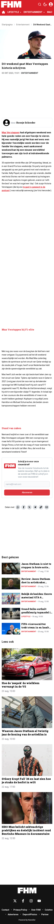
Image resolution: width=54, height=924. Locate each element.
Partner (45, 914)
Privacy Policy (20, 910)
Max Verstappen (10, 132)
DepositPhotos (30, 914)
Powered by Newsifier (27, 920)
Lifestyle (25, 617)
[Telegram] (35, 507)
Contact (5, 910)
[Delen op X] (29, 507)
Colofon (49, 910)
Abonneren (27, 492)
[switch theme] (45, 4)
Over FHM (36, 910)
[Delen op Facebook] (23, 507)
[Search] (39, 4)
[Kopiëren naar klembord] (41, 507)
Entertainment (29, 73)
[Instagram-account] (31, 901)
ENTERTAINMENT (33, 12)
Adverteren (13, 914)
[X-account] (15, 901)
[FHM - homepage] (11, 4)
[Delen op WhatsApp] (18, 507)
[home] (3, 12)
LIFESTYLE (13, 12)
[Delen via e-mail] (46, 507)
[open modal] (51, 4)
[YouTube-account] (39, 901)
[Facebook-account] (23, 901)
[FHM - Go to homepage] (27, 890)
